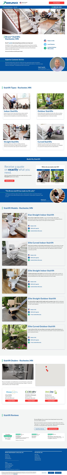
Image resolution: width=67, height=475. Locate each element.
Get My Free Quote (53, 428)
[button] (47, 371)
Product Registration (9, 465)
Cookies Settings (44, 472)
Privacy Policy (7, 467)
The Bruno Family (8, 463)
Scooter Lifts (7, 455)
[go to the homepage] (10, 3)
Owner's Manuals (8, 466)
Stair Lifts (7, 454)
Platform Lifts (7, 457)
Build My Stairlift (9, 180)
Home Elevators (8, 458)
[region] (33, 473)
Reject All (51, 472)
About (6, 462)
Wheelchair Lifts (38, 459)
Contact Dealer (11, 400)
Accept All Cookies (58, 472)
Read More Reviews (40, 428)
